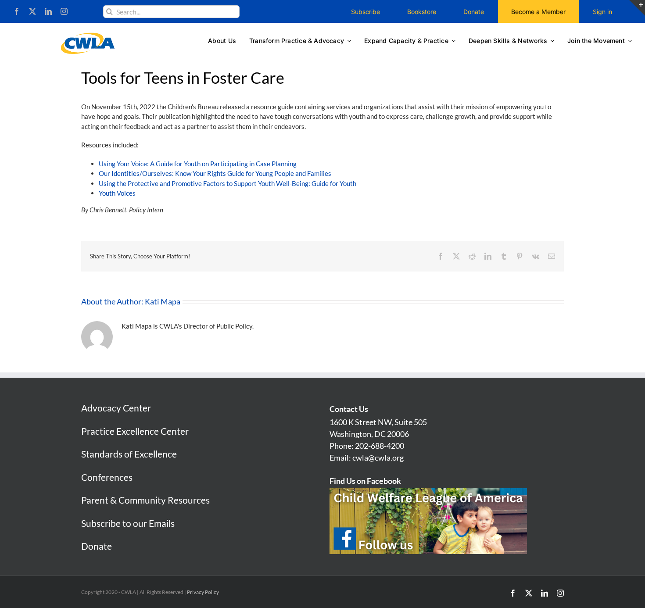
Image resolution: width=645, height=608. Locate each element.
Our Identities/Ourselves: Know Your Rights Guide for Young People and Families (215, 173)
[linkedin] (48, 11)
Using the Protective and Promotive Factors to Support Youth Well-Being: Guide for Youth (227, 183)
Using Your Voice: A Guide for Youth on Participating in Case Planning (198, 164)
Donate (96, 545)
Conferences (107, 477)
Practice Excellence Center (135, 431)
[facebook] (16, 11)
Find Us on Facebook (365, 481)
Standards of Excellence (129, 453)
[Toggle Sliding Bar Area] (637, 8)
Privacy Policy (203, 592)
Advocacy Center (116, 407)
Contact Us (349, 409)
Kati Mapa (162, 301)
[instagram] (64, 11)
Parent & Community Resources (145, 499)
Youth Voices (117, 193)
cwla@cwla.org (378, 457)
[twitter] (32, 11)
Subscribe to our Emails (128, 523)
